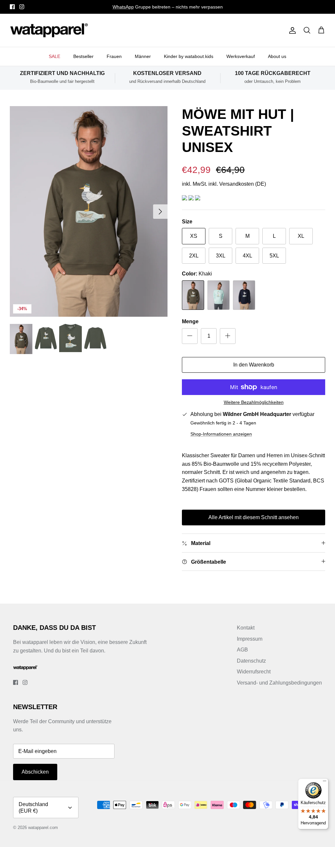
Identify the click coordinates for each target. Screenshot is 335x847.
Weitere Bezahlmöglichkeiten (254, 402)
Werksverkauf (240, 56)
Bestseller (83, 56)
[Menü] (324, 782)
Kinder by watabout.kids (188, 56)
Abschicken (35, 772)
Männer (143, 56)
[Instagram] (21, 6)
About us (277, 56)
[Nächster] (160, 211)
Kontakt (246, 628)
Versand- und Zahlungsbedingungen (279, 683)
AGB (242, 649)
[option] (89, 211)
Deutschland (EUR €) (33, 807)
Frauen (114, 56)
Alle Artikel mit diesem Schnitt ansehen (253, 517)
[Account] (291, 30)
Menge (190, 321)
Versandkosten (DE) (242, 184)
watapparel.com (43, 827)
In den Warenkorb (253, 364)
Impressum (249, 639)
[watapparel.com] (49, 30)
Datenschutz (251, 661)
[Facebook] (12, 6)
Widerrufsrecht (254, 671)
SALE (54, 56)
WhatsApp (123, 6)
